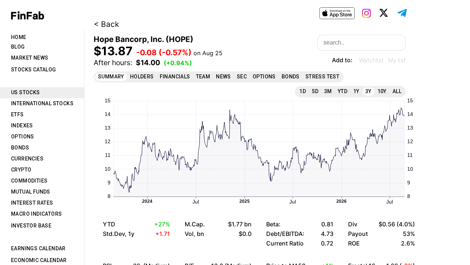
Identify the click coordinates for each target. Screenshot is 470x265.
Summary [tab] (111, 77)
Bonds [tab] (20, 148)
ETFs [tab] (17, 114)
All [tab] (397, 91)
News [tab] (223, 77)
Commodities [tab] (29, 181)
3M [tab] (328, 91)
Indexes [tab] (22, 125)
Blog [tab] (18, 47)
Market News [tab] (29, 58)
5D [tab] (315, 91)
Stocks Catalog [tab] (33, 70)
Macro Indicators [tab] (36, 214)
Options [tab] (22, 136)
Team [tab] (203, 77)
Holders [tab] (142, 77)
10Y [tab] (382, 91)
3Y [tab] (368, 91)
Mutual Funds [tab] (30, 192)
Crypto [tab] (21, 170)
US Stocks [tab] (25, 92)
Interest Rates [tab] (32, 203)
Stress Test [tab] (322, 77)
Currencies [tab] (27, 159)
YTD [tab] (342, 91)
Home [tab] (18, 37)
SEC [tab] (242, 77)
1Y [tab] (356, 91)
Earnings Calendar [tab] (38, 248)
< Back (106, 24)
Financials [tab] (175, 77)
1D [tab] (302, 91)
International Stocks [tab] (42, 103)
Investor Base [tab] (31, 226)
